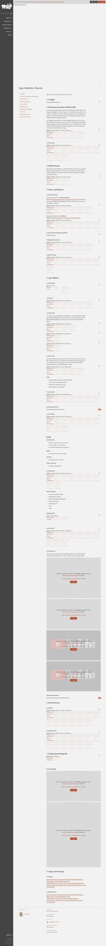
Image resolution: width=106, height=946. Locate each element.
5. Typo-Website (23, 104)
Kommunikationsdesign (52, 911)
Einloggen (101, 1)
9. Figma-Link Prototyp (25, 114)
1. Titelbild (22, 93)
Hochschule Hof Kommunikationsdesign (46, 2)
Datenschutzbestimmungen (69, 575)
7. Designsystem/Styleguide (26, 109)
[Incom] (9, 939)
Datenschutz (9, 942)
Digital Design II (50, 927)
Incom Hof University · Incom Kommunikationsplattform (6, 6)
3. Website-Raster (24, 99)
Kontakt (10, 940)
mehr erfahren (60, 2)
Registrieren (94, 1)
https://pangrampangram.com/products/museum (64, 199)
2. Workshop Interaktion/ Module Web (29, 96)
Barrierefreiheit (8, 943)
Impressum (5, 940)
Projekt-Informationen (25, 117)
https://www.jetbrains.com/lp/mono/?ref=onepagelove (66, 218)
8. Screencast (23, 111)
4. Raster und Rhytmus (25, 101)
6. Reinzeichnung (24, 106)
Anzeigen (73, 581)
